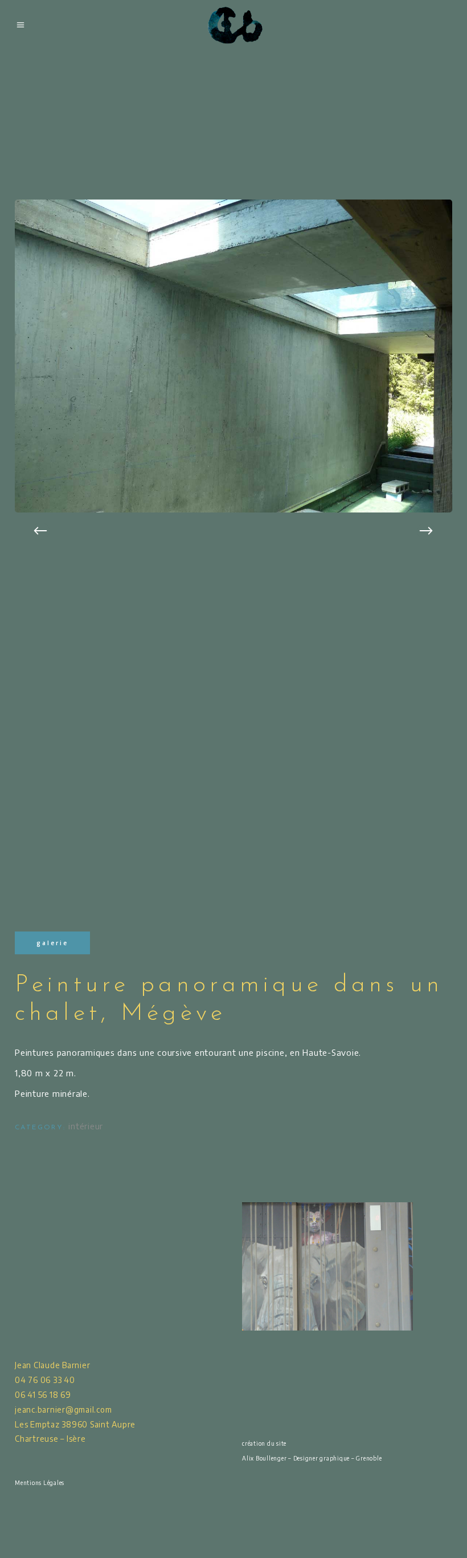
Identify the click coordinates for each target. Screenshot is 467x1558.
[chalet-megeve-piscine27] (233, 356)
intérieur (85, 1126)
